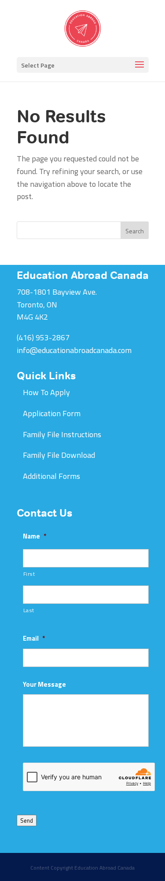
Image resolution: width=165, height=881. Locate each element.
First (29, 574)
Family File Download (59, 455)
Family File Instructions (62, 434)
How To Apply (46, 392)
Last (29, 610)
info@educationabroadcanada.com (74, 350)
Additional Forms (51, 476)
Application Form (52, 413)
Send (26, 820)
